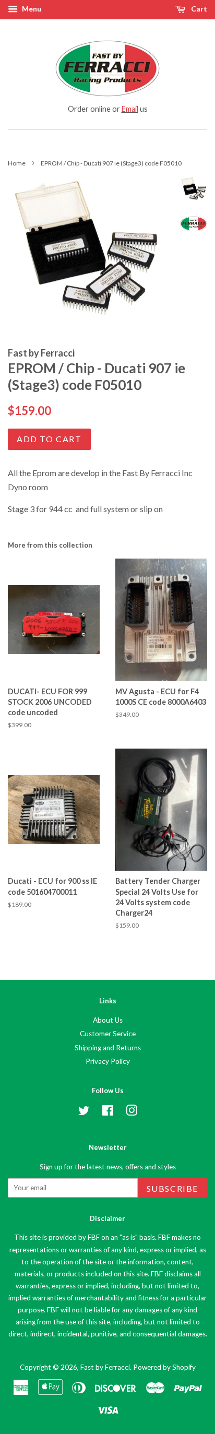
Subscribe (172, 1188)
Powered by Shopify (164, 1367)
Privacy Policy (108, 1061)
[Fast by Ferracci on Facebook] (108, 1112)
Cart (198, 8)
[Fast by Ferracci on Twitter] (84, 1112)
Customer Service (108, 1033)
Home (17, 163)
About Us (108, 1020)
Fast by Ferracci (105, 1367)
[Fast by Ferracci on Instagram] (131, 1112)
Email (130, 108)
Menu (30, 8)
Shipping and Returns (108, 1048)
